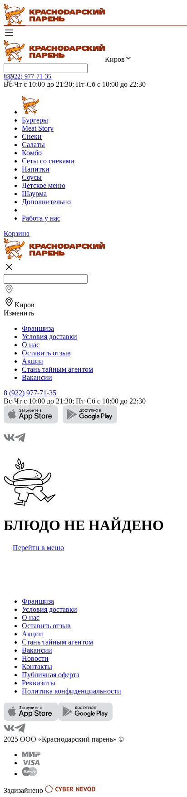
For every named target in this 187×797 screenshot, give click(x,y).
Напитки (35, 169)
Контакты (37, 666)
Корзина (17, 233)
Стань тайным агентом (57, 369)
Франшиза (38, 328)
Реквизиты (38, 683)
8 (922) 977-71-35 (27, 76)
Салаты (33, 144)
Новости (35, 658)
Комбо (32, 153)
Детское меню (43, 185)
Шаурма (34, 193)
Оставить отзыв (46, 353)
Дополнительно (46, 202)
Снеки (32, 136)
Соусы (32, 177)
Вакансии (37, 377)
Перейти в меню (38, 547)
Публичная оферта (50, 675)
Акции (32, 361)
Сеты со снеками (48, 161)
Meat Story (38, 128)
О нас (30, 345)
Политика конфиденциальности (71, 691)
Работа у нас (41, 218)
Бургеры (35, 120)
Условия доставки (49, 336)
